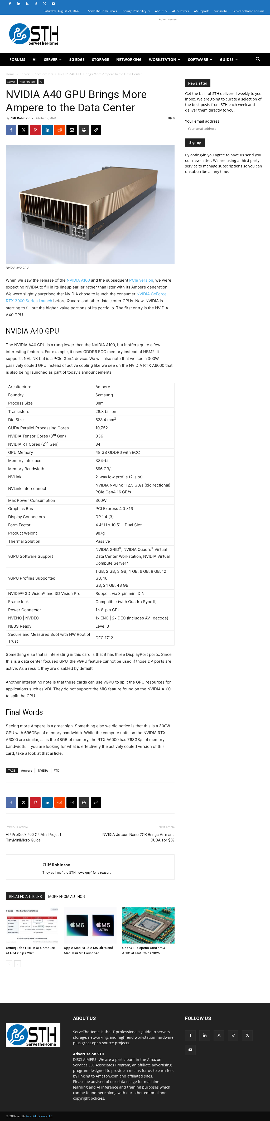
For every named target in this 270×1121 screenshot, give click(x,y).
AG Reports (201, 11)
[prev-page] (9, 963)
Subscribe (221, 11)
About (159, 11)
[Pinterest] (35, 130)
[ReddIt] (59, 130)
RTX (56, 770)
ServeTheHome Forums (248, 11)
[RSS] (27, 3)
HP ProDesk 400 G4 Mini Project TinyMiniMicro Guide (33, 837)
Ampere (26, 770)
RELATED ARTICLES (25, 896)
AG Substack (180, 11)
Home (10, 74)
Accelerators (44, 74)
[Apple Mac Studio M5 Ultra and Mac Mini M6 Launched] (90, 925)
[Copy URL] (96, 130)
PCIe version (141, 280)
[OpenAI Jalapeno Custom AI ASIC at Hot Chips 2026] (148, 925)
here (102, 1092)
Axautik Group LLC (39, 1116)
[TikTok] (36, 3)
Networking (129, 59)
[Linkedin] (18, 3)
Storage (100, 59)
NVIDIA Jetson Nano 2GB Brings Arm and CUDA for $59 (139, 837)
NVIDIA (43, 770)
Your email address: (202, 121)
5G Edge (77, 59)
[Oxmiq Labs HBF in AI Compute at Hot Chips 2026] (32, 925)
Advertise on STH (88, 1053)
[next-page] (17, 963)
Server (50, 59)
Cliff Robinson (20, 118)
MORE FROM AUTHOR (66, 896)
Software (198, 59)
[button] (258, 59)
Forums (17, 59)
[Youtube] (53, 3)
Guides (227, 59)
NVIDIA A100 (78, 280)
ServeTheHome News (102, 11)
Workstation (162, 59)
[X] (45, 3)
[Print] (84, 130)
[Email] (71, 130)
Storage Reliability (134, 11)
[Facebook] (10, 3)
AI (35, 59)
